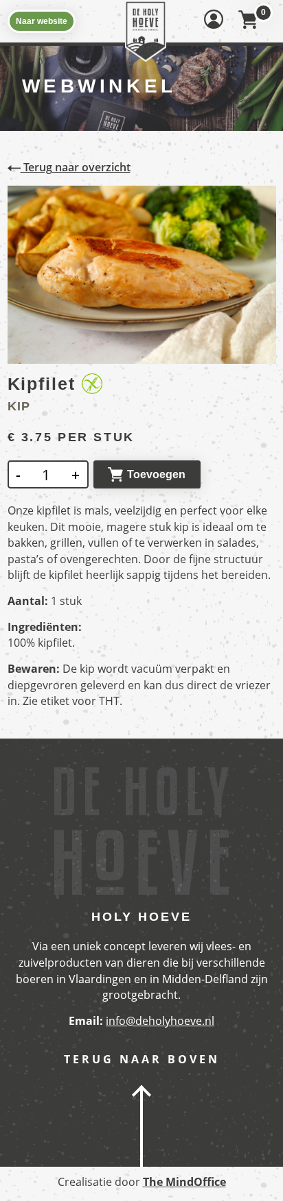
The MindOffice (184, 1181)
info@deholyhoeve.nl (160, 1020)
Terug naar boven (142, 1059)
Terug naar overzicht (76, 167)
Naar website (41, 21)
